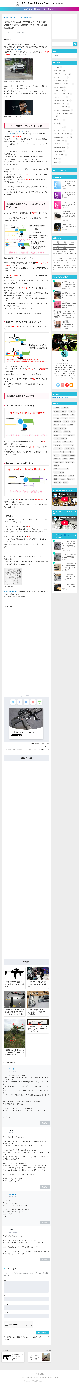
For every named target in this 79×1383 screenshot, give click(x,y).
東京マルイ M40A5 (61, 103)
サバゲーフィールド (60, 438)
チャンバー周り (37, 749)
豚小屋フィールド (59, 479)
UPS (73, 421)
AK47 (56, 408)
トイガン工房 (67, 441)
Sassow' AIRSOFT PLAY (63, 137)
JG (72, 414)
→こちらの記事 (9, 134)
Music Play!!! (59, 151)
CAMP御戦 (17, 49)
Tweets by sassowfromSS (60, 397)
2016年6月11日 (13, 1197)
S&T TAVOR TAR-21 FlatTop (64, 84)
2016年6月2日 (12, 1133)
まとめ (70, 425)
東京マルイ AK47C (61, 77)
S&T (72, 418)
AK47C (65, 408)
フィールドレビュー (62, 144)
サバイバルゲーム (68, 435)
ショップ (57, 441)
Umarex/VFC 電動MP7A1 (63, 94)
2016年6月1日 (12, 1071)
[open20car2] (19, 69)
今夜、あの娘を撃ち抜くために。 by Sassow (42, 3)
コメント (7, 1280)
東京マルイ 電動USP (62, 107)
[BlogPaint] (27, 239)
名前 (5, 1295)
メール (6, 1304)
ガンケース (57, 431)
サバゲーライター (60, 155)
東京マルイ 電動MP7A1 (11, 591)
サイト (6, 1312)
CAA (56, 414)
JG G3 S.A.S (60, 90)
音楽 (65, 482)
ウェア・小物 (60, 127)
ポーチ (56, 455)
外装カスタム (58, 462)
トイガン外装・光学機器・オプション (64, 115)
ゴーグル (67, 431)
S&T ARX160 (60, 87)
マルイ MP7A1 (19, 131)
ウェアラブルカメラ (60, 428)
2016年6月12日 (13, 1232)
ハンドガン (58, 448)
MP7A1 (46, 749)
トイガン (58, 67)
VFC (63, 425)
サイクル (57, 435)
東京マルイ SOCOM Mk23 (63, 110)
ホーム (23, 1377)
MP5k (56, 418)
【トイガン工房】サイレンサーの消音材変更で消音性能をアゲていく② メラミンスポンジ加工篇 (64, 260)
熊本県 (56, 465)
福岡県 (71, 475)
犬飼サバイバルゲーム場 (61, 469)
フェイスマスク (69, 448)
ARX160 (72, 411)
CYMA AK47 (60, 71)
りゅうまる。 (13, 1069)
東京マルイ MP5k (61, 97)
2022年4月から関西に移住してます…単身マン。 (39, 9)
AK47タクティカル (60, 411)
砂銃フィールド (59, 472)
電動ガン (10, 749)
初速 (65, 458)
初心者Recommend (61, 147)
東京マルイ (18, 749)
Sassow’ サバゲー (32, 1377)
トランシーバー (68, 445)
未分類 (57, 162)
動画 (72, 458)
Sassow (71, 244)
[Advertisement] (20, 675)
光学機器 (57, 458)
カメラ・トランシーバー (63, 133)
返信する (44, 1123)
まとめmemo (59, 120)
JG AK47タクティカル (62, 74)
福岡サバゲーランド (60, 475)
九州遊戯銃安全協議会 (68, 455)
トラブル (27, 749)
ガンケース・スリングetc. (63, 130)
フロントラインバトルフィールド (63, 452)
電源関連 (57, 482)
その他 (57, 158)
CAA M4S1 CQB (61, 80)
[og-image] (19, 107)
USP (56, 425)
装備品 (57, 123)
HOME (41, 1374)
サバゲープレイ (60, 140)
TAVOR (66, 421)
